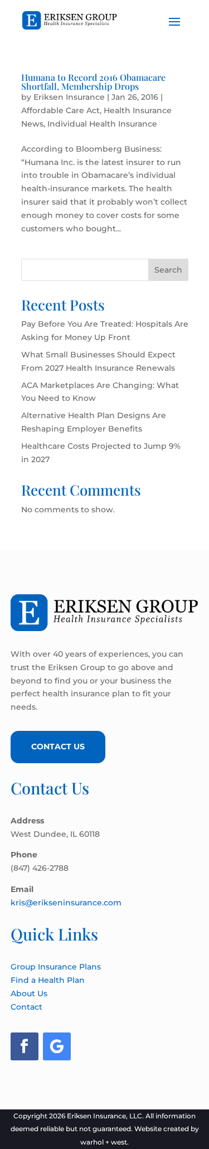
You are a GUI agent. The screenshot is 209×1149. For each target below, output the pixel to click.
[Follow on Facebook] (24, 1046)
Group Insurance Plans (56, 967)
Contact (26, 1007)
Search (168, 270)
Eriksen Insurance (69, 97)
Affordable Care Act (60, 110)
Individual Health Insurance (102, 124)
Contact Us (58, 746)
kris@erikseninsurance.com (66, 903)
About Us (29, 993)
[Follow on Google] (57, 1046)
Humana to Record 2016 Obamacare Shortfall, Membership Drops (93, 81)
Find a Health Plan (48, 980)
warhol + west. (104, 1142)
